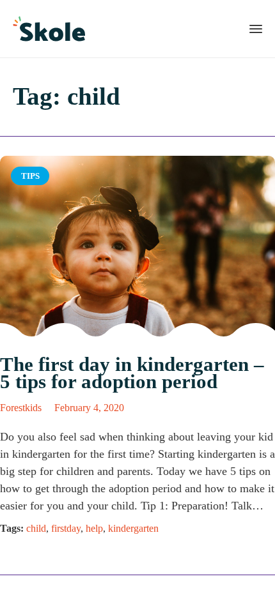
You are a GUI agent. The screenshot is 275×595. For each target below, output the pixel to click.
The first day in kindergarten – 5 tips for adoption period (132, 373)
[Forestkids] (49, 28)
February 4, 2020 (89, 407)
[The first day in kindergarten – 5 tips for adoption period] (137, 247)
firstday (66, 528)
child (36, 528)
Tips (30, 176)
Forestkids (21, 407)
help (94, 528)
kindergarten (133, 528)
